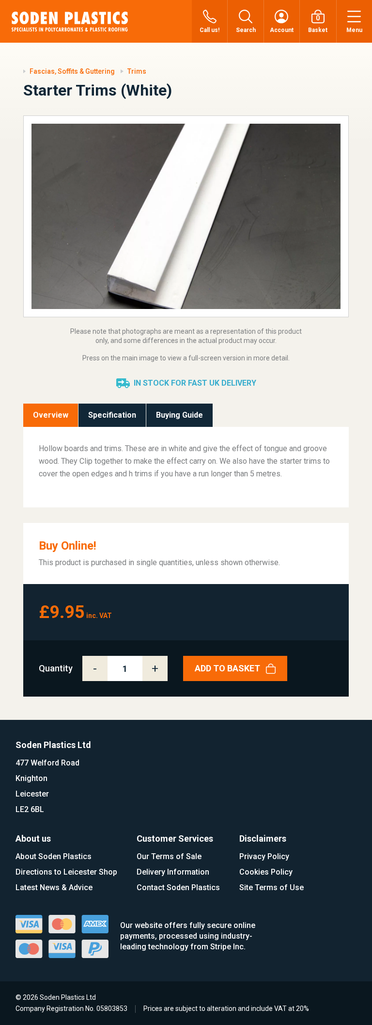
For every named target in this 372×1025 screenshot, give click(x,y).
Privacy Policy (264, 856)
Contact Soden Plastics (178, 887)
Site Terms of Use (271, 887)
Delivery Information (173, 872)
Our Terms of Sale (169, 856)
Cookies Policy (266, 872)
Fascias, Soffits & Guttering (72, 71)
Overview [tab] (50, 415)
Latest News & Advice (54, 887)
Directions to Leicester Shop (66, 872)
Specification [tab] (112, 415)
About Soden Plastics (54, 856)
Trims (136, 71)
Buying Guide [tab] (179, 415)
